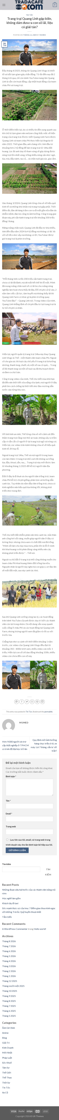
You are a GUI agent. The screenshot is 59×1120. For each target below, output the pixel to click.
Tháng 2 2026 (9, 971)
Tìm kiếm (6, 864)
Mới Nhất (7, 1052)
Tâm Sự (6, 1067)
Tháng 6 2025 (9, 1010)
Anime (5, 1032)
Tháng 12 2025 (9, 981)
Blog (4, 1037)
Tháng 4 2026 (9, 961)
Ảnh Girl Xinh (8, 1027)
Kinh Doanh (7, 1047)
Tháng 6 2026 (9, 951)
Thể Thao (7, 1077)
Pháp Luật (7, 1057)
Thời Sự (6, 1082)
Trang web (11, 826)
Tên (8, 801)
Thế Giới (6, 1072)
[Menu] (4, 4)
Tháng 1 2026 (9, 976)
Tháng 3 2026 (9, 966)
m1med (43, 35)
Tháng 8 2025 (9, 1001)
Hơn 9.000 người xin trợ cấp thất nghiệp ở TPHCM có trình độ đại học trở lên (15, 745)
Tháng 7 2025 (9, 1006)
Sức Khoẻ (7, 1062)
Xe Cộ (5, 1092)
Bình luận (11, 776)
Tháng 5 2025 (9, 1015)
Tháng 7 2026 (9, 946)
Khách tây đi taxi (10, 903)
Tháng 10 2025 (9, 991)
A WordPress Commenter (14, 929)
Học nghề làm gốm (11, 898)
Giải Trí (6, 1042)
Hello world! (40, 929)
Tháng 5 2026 (9, 956)
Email (9, 813)
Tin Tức (29, 15)
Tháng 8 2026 (9, 941)
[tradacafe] (29, 5)
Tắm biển (7, 916)
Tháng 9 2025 (9, 996)
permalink (48, 712)
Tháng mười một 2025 (13, 986)
